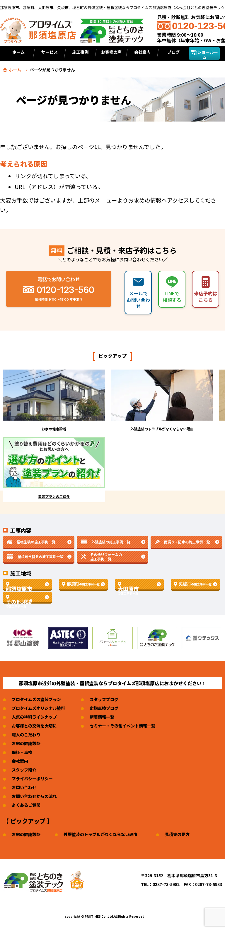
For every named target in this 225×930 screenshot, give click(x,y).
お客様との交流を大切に (34, 726)
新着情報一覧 (102, 717)
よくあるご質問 (26, 805)
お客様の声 (111, 52)
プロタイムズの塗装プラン (36, 699)
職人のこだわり (26, 734)
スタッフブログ (104, 699)
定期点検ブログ (104, 708)
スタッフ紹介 (24, 770)
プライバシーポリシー (32, 778)
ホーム (18, 52)
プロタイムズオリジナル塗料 (38, 708)
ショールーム (207, 54)
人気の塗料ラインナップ (34, 717)
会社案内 (20, 761)
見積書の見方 (177, 834)
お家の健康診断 (26, 743)
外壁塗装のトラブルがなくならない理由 (100, 834)
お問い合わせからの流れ (34, 796)
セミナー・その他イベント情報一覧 (122, 726)
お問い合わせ (24, 787)
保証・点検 (22, 752)
